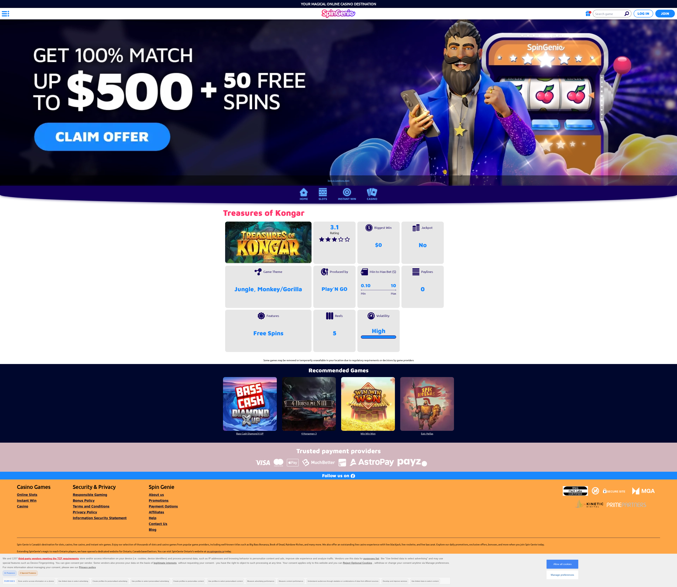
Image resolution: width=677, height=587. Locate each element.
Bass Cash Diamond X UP (250, 433)
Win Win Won (368, 433)
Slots (323, 198)
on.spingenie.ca (215, 551)
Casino (372, 198)
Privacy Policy (85, 512)
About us (156, 495)
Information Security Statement (100, 518)
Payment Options (163, 506)
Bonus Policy (84, 500)
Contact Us (158, 524)
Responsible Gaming (90, 495)
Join (665, 13)
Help (152, 518)
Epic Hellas (427, 433)
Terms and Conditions (91, 506)
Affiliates (156, 512)
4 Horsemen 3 (309, 433)
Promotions (159, 500)
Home (304, 198)
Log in (643, 13)
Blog (152, 529)
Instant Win (347, 198)
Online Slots (27, 495)
